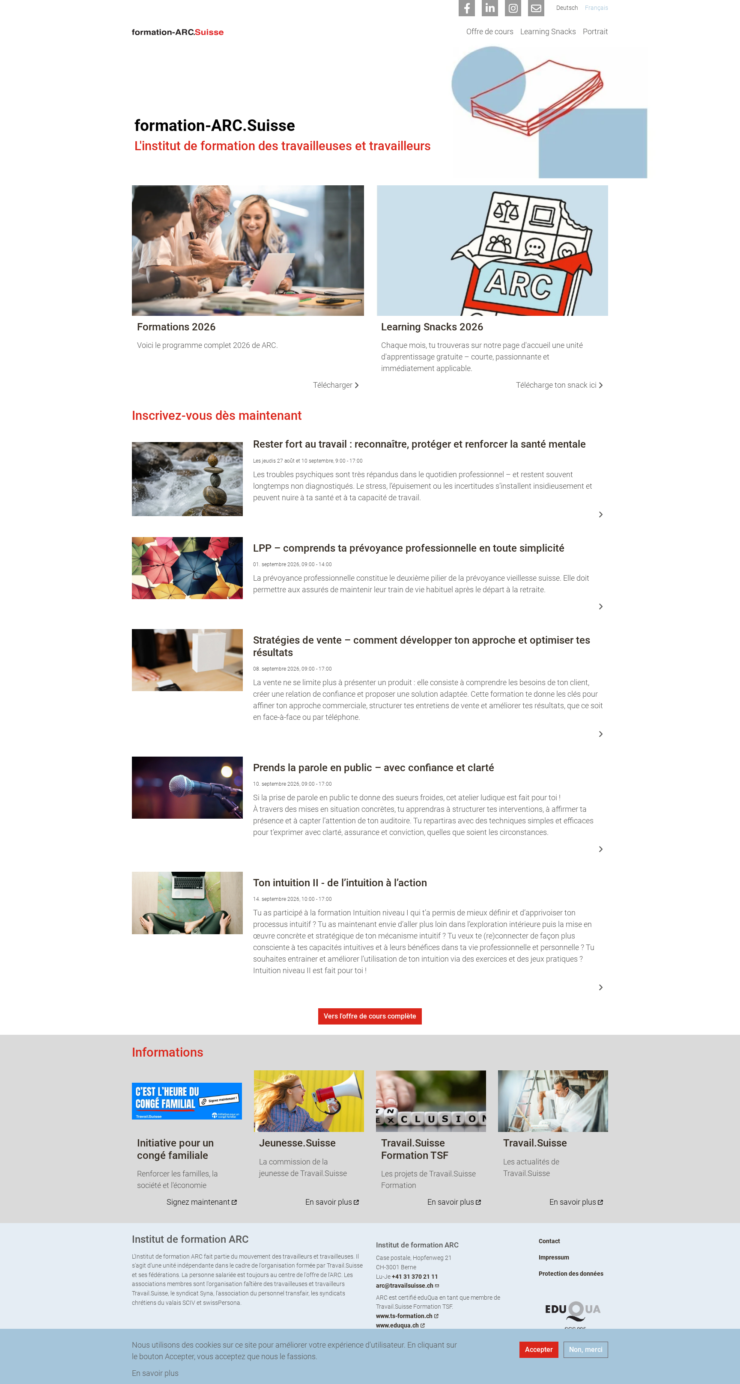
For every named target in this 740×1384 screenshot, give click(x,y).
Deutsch (567, 8)
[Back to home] (180, 31)
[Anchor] (126, 415)
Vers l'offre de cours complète (370, 1016)
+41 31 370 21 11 (415, 1276)
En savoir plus (155, 1373)
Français (596, 8)
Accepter (539, 1349)
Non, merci (586, 1349)
